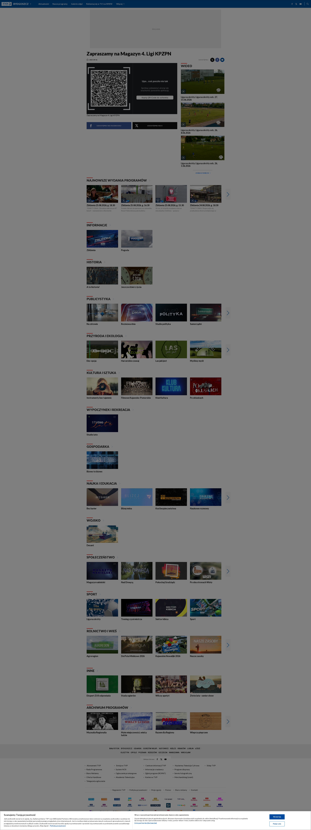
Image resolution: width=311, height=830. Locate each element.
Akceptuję (277, 817)
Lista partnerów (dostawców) (145, 823)
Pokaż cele (277, 824)
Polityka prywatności (58, 826)
